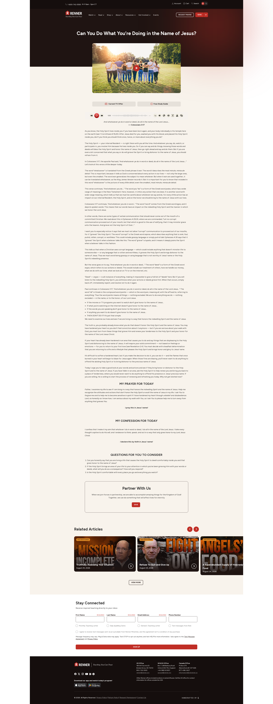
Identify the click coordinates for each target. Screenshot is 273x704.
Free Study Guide (161, 104)
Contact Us (141, 698)
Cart (187, 3)
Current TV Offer (115, 104)
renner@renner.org (142, 673)
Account (177, 3)
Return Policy (113, 698)
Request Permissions (128, 698)
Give (199, 15)
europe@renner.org (164, 673)
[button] (136, 68)
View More (136, 582)
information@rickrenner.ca (188, 673)
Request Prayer (184, 15)
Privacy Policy (101, 698)
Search (196, 3)
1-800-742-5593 (74, 5)
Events (156, 15)
